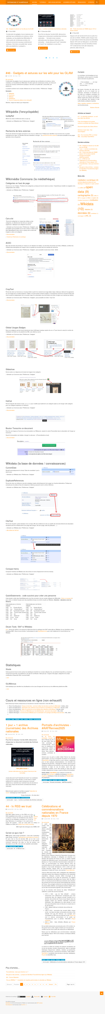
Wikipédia (11, 93)
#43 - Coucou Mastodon (12, 977)
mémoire (63, 959)
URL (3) (88, 216)
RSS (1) (90, 198)
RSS (22, 846)
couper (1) (85, 198)
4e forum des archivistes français (48, 737)
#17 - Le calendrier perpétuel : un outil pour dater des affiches (88, 117)
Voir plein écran (21, 768)
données (26, 719)
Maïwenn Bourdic (94, 107)
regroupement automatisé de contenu (28, 837)
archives (60, 780)
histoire (44, 959)
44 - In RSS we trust (18, 806)
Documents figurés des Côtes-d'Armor (88, 126)
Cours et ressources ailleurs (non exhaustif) (20, 100)
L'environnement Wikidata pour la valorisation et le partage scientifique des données (42, 712)
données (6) (84, 213)
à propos (28, 996)
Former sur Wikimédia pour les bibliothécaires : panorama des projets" (38, 711)
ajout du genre (51, 774)
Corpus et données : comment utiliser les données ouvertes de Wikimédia (41, 706)
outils (22, 719)
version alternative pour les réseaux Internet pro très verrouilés (22, 772)
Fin (56, 984)
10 (46, 984)
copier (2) (95, 198)
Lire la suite (11, 50)
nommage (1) (81, 216)
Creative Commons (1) (84, 200)
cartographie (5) (86, 195)
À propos (91, 2)
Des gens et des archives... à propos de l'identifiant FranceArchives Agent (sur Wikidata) (29, 974)
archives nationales (25, 797)
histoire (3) (89, 209)
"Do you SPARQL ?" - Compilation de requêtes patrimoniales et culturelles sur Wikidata (28, 980)
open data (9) (85, 189)
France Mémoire (70, 870)
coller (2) (83, 188)
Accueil (34, 2)
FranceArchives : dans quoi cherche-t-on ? (17, 972)
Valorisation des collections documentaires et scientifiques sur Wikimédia (41, 707)
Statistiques (12, 98)
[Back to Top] (101, 993)
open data (18, 797)
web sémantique (37, 719)
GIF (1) (80, 198)
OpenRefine (46, 760)
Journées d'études (69, 2)
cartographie (45, 780)
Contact (45, 996)
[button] (4, 34)
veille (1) (96, 195)
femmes (65, 780)
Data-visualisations (54, 2)
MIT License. (40, 1003)
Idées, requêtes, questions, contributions (88, 103)
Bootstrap (8, 1003)
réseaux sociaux (12, 846)
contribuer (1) (94, 213)
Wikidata (11, 97)
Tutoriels (43, 2)
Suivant (51, 984)
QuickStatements (42, 631)
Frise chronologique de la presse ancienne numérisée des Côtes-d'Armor (88, 122)
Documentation (11, 234)
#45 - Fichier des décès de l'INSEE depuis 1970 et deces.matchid (83, 29)
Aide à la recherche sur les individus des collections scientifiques (38, 709)
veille (18, 846)
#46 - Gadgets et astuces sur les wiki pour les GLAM (19, 29)
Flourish (44, 955)
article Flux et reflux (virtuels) (25, 824)
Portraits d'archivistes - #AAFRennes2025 (56, 726)
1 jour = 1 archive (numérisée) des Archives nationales (52, 29)
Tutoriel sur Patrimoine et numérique (16, 237)
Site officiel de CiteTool (13, 530)
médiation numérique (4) (88, 179)
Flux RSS (53, 996)
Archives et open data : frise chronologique (85, 130)
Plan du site (36, 996)
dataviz (50, 780)
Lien (7, 629)
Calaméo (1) (88, 184)
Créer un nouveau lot (66, 598)
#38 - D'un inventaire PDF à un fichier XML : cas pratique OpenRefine (87, 135)
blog (7, 846)
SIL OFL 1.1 (24, 1004)
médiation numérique (10, 797)
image (13, 719)
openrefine (55, 780)
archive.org (72, 915)
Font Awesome (9, 1004)
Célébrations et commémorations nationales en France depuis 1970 (55, 811)
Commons (11, 95)
